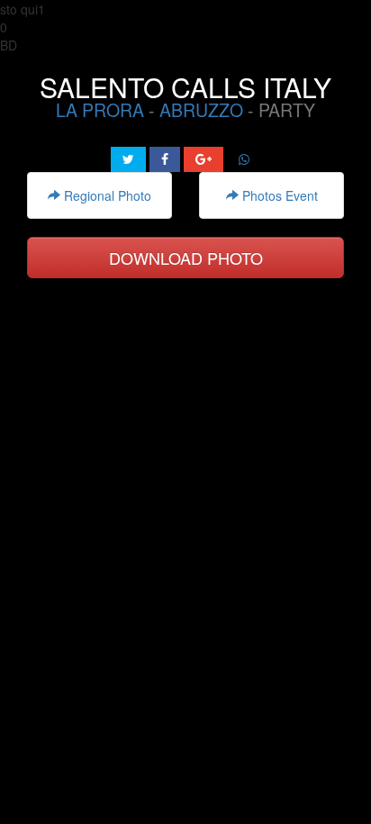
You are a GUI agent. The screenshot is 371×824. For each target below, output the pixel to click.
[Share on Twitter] (128, 159)
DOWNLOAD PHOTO (186, 257)
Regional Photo (105, 195)
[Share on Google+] (203, 159)
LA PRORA (100, 109)
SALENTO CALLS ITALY (185, 87)
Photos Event (278, 195)
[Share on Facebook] (164, 159)
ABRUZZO (201, 109)
